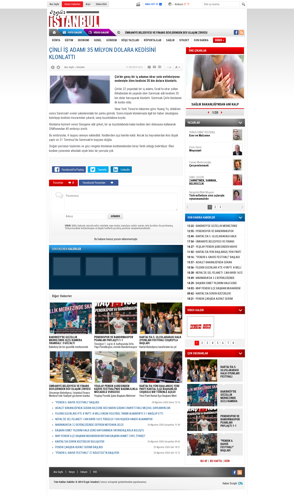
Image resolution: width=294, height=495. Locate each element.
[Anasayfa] (54, 32)
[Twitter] (58, 67)
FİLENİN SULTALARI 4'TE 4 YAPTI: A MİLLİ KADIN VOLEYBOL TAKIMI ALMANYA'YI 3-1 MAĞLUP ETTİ (109, 413)
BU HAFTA (216, 461)
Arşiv (88, 4)
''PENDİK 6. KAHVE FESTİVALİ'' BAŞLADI (77, 402)
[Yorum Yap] (149, 67)
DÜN (227, 461)
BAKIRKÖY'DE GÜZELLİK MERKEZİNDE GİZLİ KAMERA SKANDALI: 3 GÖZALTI (212, 228)
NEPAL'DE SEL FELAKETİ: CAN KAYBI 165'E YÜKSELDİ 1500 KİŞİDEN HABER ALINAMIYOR (104, 419)
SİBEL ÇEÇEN (203, 139)
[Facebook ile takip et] (236, 32)
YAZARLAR (193, 122)
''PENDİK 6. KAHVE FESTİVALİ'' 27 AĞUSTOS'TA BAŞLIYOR (87, 452)
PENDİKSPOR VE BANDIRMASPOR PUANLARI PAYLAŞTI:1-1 (210, 233)
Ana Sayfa (54, 4)
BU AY (203, 461)
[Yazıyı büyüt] (177, 67)
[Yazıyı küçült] (168, 67)
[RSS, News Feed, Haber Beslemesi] (241, 32)
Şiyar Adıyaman (204, 183)
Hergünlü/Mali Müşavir (206, 154)
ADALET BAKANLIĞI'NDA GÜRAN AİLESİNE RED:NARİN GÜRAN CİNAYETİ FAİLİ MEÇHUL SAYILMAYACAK (112, 408)
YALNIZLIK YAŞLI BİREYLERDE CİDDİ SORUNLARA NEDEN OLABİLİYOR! (215, 105)
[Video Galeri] (99, 32)
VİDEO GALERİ (195, 310)
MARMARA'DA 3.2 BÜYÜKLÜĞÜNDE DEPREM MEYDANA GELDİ (89, 424)
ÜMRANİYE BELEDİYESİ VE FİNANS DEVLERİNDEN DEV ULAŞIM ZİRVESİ (166, 32)
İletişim (83, 472)
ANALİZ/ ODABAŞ (205, 169)
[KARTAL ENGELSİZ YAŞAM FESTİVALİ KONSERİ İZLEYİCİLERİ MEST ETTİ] (200, 326)
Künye (72, 472)
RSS (95, 472)
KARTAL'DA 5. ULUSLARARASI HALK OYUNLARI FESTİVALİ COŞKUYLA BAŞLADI (211, 238)
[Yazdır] (160, 67)
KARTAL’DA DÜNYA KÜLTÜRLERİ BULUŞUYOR (79, 441)
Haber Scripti (230, 483)
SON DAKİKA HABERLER (201, 217)
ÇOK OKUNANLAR (197, 353)
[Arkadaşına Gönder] (154, 67)
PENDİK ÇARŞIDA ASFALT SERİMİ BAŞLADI (79, 447)
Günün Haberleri (72, 4)
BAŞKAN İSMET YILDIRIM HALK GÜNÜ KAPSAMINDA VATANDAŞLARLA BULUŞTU (99, 430)
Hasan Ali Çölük (204, 198)
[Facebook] (53, 67)
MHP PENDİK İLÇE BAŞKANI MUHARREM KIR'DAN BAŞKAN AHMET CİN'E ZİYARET (100, 436)
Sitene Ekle (101, 4)
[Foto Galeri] (73, 32)
